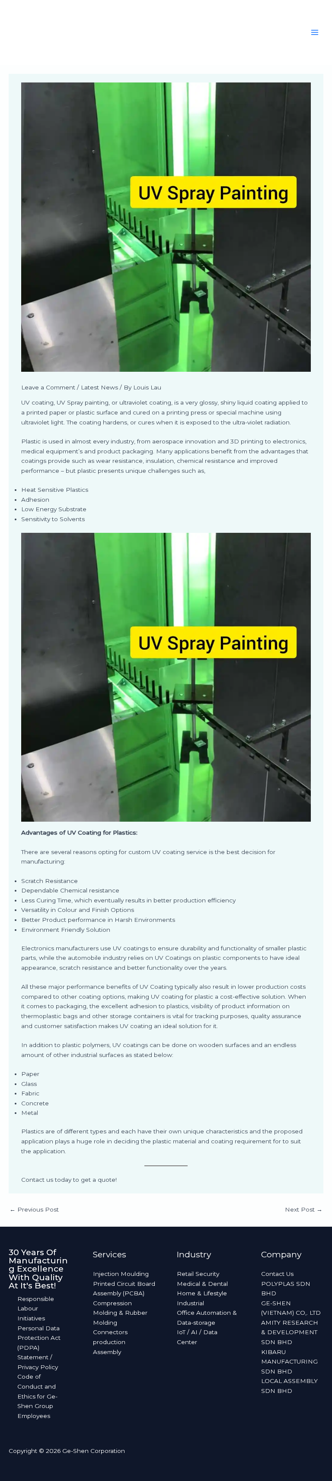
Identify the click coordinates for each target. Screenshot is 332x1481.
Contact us (37, 1179)
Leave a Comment (48, 387)
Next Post (303, 1209)
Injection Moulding (121, 1273)
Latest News (99, 387)
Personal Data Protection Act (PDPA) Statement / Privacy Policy (39, 1347)
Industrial (190, 1303)
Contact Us (277, 1273)
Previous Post (34, 1209)
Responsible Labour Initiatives (35, 1308)
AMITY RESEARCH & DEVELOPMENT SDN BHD (289, 1332)
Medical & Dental (202, 1283)
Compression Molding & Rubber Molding (120, 1313)
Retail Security (198, 1273)
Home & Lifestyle (202, 1293)
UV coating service (179, 851)
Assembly (107, 1351)
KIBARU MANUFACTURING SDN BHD (289, 1361)
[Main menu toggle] (315, 32)
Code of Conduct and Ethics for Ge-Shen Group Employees (37, 1396)
